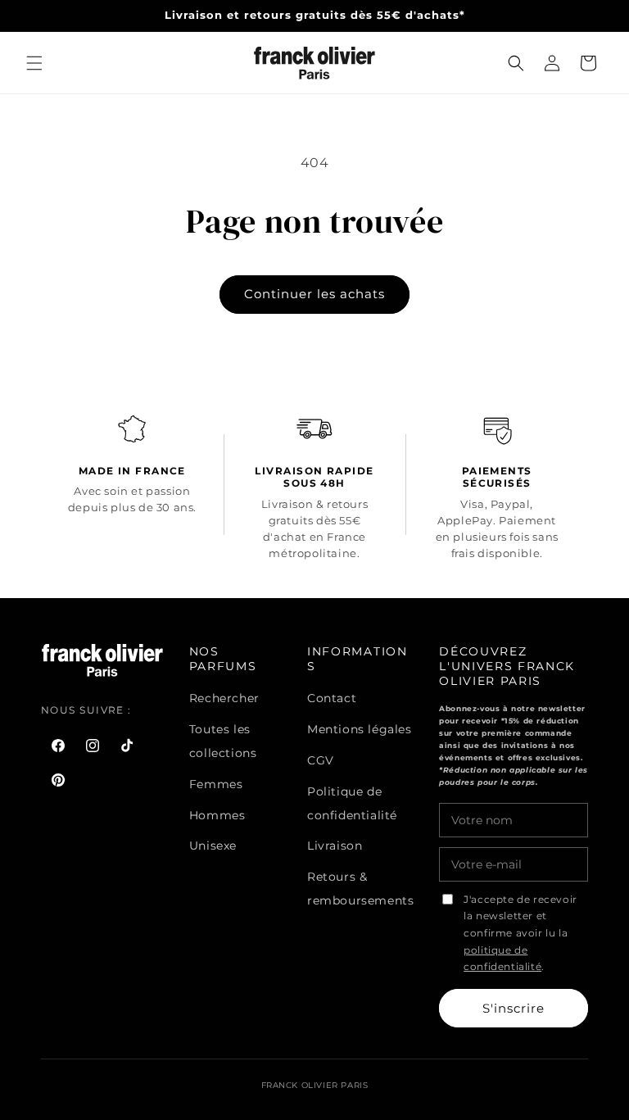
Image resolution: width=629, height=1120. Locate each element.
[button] (34, 63)
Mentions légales (359, 729)
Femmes (216, 784)
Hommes (217, 815)
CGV (320, 760)
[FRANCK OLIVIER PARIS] (314, 62)
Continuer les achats (314, 294)
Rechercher (224, 698)
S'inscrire (513, 1008)
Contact (331, 698)
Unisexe (213, 845)
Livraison (334, 845)
